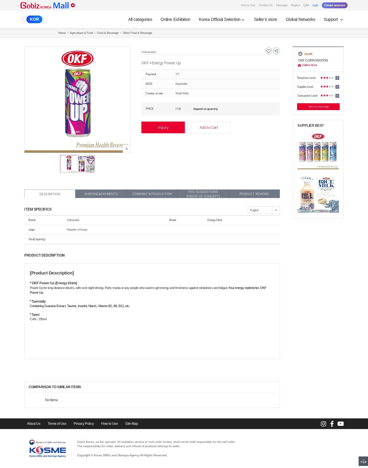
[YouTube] (340, 424)
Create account (334, 5)
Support (331, 19)
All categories (140, 19)
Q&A (306, 5)
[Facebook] (332, 424)
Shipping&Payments (101, 194)
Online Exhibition (175, 19)
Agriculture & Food (81, 32)
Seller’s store (265, 19)
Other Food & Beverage (137, 32)
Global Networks (300, 19)
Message (282, 5)
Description (50, 194)
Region (295, 5)
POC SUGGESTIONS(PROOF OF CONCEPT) (203, 194)
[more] (84, 387)
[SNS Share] (276, 50)
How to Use (248, 5)
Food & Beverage (108, 32)
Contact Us (266, 5)
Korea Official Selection (219, 19)
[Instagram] (323, 424)
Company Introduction (152, 194)
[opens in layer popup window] (127, 149)
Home (62, 32)
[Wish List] (268, 50)
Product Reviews (254, 194)
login (316, 5)
